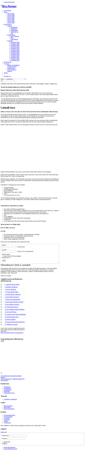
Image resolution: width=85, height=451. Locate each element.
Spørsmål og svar (9, 393)
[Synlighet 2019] (13, 377)
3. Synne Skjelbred (10, 289)
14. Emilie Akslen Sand (12, 317)
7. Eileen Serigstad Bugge (12, 299)
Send (4, 260)
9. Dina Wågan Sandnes (12, 304)
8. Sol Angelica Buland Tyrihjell (14, 302)
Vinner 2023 (11, 18)
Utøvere (9, 26)
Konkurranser (11, 35)
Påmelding (14, 29)
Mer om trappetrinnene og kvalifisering (12, 332)
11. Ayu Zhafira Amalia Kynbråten (14, 309)
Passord (4, 438)
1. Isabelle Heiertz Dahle (12, 284)
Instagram (7, 419)
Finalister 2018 (15, 54)
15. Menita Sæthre (10, 319)
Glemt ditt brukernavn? (10, 449)
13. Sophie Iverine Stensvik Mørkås (15, 314)
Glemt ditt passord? (9, 447)
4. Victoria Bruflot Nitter (11, 292)
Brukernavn (5, 435)
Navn (4, 245)
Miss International (14, 38)
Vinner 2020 (11, 22)
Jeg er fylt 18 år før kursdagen (12, 256)
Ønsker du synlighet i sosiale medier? (13, 65)
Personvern (7, 422)
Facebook (7, 418)
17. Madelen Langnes (11, 324)
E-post (4, 250)
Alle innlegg (10, 13)
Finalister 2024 (15, 45)
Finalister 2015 (15, 59)
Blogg (5, 12)
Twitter (6, 421)
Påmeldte (7, 391)
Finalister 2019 (15, 53)
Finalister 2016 (15, 57)
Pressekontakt (8, 416)
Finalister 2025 (15, 44)
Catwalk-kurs (11, 68)
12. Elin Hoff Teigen (10, 312)
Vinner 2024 (11, 16)
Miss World (7, 407)
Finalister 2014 (15, 60)
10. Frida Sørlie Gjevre (11, 307)
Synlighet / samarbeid (10, 399)
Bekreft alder (6, 254)
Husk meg (7, 442)
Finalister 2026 (15, 42)
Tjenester (6, 63)
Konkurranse (7, 24)
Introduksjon (14, 27)
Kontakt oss (7, 76)
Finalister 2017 (15, 56)
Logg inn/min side (9, 2)
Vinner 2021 (11, 21)
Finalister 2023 (15, 47)
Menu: (3, 79)
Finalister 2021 (15, 50)
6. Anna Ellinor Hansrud (12, 297)
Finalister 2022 (15, 48)
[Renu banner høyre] (13, 380)
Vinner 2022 (11, 19)
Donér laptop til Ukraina (11, 70)
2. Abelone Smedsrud (11, 287)
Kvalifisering (14, 30)
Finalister (10, 41)
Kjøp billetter (7, 10)
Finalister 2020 (15, 51)
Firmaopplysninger (9, 415)
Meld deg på (7, 62)
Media (5, 73)
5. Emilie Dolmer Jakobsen (13, 294)
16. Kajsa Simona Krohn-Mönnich (15, 322)
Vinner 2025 (11, 15)
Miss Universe (15, 36)
